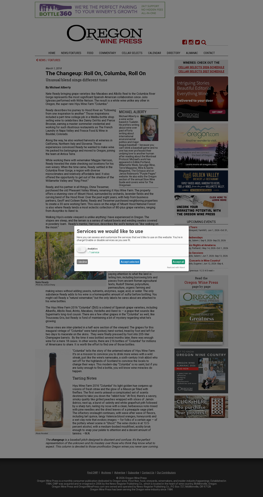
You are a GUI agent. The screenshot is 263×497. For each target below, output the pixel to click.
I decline (82, 261)
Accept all (178, 261)
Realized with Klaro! (176, 267)
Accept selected (130, 261)
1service (93, 252)
